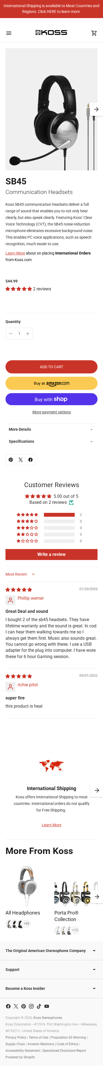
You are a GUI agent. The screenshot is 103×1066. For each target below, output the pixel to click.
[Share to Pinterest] (11, 459)
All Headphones (22, 913)
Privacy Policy (15, 1037)
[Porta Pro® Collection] (76, 885)
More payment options (51, 412)
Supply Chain (15, 1044)
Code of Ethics (67, 1044)
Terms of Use (38, 1037)
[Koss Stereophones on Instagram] (31, 1006)
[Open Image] (51, 109)
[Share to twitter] (21, 459)
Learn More (15, 253)
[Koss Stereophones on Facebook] (8, 1006)
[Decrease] (11, 333)
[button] (96, 109)
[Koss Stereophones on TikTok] (39, 1006)
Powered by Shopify (20, 1057)
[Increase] (28, 333)
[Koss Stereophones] (51, 32)
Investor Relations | (42, 1044)
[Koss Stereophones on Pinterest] (23, 1006)
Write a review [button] (51, 554)
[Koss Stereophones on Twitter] (16, 1006)
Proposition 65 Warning (68, 1037)
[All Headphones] (27, 885)
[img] (18, 589)
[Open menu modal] (9, 33)
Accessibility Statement (22, 1051)
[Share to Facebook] (30, 459)
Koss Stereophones (48, 1018)
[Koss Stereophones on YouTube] (46, 1006)
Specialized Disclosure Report (64, 1051)
